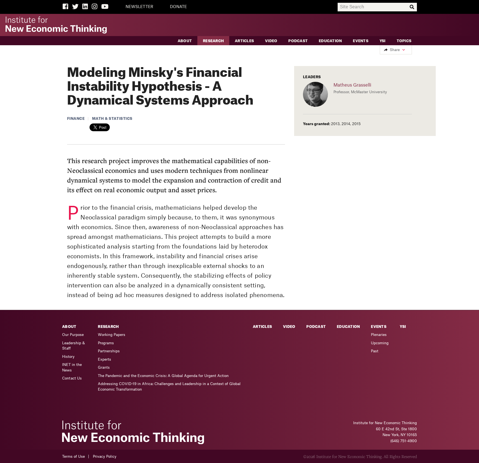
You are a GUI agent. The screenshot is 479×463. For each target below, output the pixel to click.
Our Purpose (73, 335)
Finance (76, 118)
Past (374, 351)
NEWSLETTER (139, 7)
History (68, 356)
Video (271, 41)
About (185, 41)
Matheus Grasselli (352, 85)
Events (360, 41)
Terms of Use (73, 456)
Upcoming (380, 343)
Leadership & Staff (73, 345)
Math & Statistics (112, 118)
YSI (382, 41)
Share (395, 50)
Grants (104, 367)
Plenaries (379, 335)
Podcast (298, 41)
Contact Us (72, 378)
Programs (106, 343)
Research (213, 41)
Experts (104, 359)
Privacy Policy (104, 456)
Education (330, 41)
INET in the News (72, 367)
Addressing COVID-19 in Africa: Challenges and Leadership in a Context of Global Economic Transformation (169, 386)
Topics (404, 41)
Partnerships (109, 351)
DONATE (178, 7)
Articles (244, 41)
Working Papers (111, 335)
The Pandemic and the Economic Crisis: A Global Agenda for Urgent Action (163, 376)
